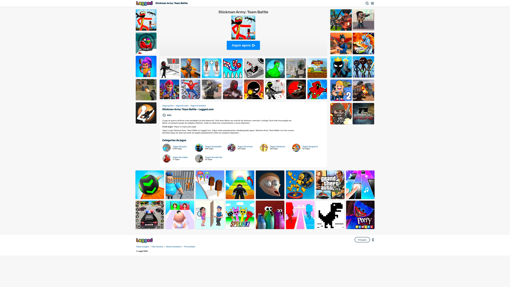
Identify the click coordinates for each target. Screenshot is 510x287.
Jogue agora (240, 45)
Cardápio (372, 3)
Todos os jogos (142, 247)
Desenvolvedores (173, 247)
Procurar (367, 3)
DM (373, 239)
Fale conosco (157, 247)
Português (362, 240)
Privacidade (189, 247)
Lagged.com (144, 240)
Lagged (144, 3)
